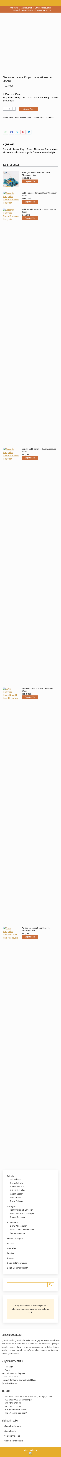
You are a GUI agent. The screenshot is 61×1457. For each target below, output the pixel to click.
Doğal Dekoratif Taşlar (17, 1268)
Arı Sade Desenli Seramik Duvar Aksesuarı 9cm (36, 929)
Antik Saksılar (16, 1194)
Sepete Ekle (28, 109)
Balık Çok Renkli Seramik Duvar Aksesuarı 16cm (36, 173)
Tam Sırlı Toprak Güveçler (21, 1210)
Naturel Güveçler (17, 1217)
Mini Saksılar (16, 1197)
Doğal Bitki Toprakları (17, 1263)
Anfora (10, 1258)
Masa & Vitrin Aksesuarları (22, 1229)
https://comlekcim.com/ (16, 1413)
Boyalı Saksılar (16, 1183)
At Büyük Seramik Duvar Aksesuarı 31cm (37, 689)
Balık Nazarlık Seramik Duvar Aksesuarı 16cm (39, 194)
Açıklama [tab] (8, 144)
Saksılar (10, 1176)
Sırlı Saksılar (15, 1179)
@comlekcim (10, 1431)
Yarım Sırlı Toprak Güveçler (22, 1213)
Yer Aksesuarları (17, 1233)
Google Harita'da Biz (13, 1441)
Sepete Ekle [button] (30, 181)
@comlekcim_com (12, 1426)
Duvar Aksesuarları (22, 118)
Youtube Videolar (12, 1436)
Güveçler (11, 1206)
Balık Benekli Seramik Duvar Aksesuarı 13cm (39, 210)
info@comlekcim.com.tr (16, 1409)
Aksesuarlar (12, 1222)
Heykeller (11, 1248)
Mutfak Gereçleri (15, 1238)
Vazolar (10, 1243)
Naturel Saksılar (17, 1186)
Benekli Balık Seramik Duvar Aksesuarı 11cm (39, 450)
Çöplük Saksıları (17, 1190)
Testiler (10, 1253)
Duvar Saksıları (16, 1201)
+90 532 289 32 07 (13, 1400)
